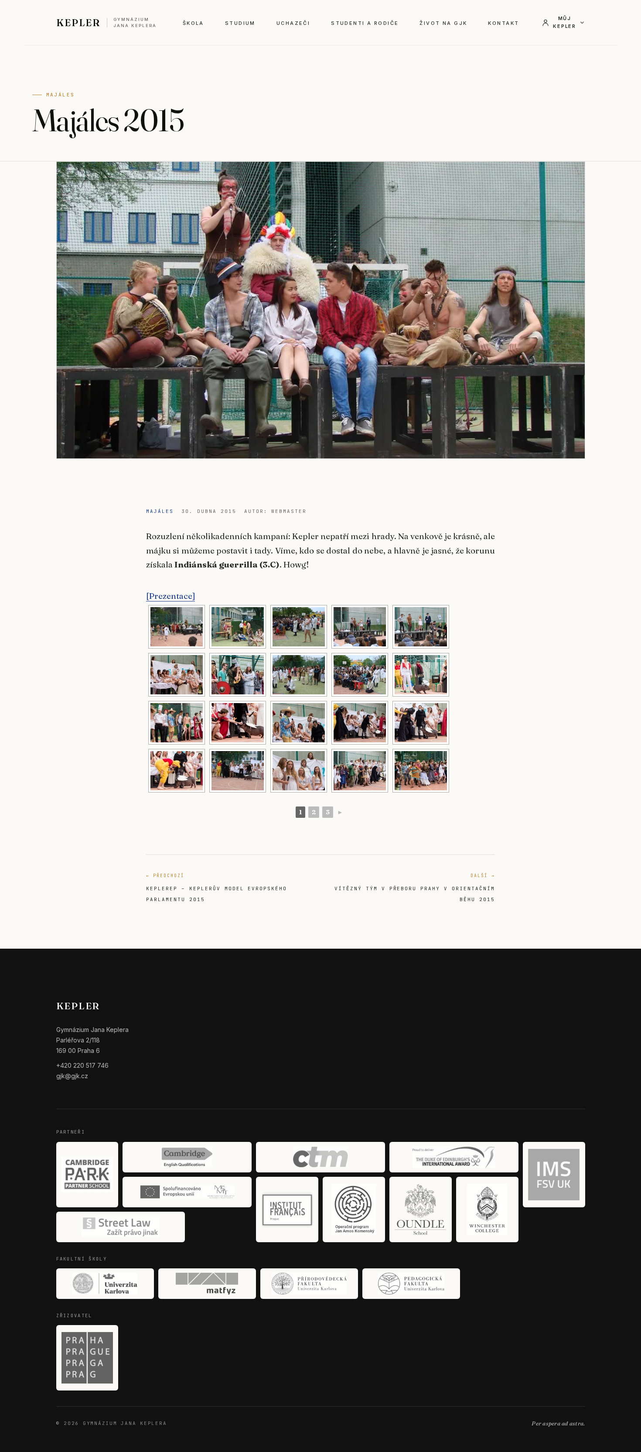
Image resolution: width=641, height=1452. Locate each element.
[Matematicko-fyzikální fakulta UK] (207, 1283)
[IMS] (554, 1174)
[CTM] (320, 1157)
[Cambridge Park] (87, 1174)
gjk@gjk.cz (72, 1076)
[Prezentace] (170, 596)
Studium (240, 23)
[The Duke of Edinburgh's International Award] (453, 1157)
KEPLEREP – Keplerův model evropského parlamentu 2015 (216, 887)
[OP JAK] (354, 1209)
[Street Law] (120, 1227)
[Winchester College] (487, 1209)
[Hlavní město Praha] (87, 1358)
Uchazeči (293, 23)
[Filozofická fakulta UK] (105, 1283)
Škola (193, 23)
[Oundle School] (420, 1209)
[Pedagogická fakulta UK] (411, 1283)
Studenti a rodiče (365, 23)
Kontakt (503, 23)
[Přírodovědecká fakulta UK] (309, 1283)
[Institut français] (287, 1209)
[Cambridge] (187, 1157)
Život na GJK (443, 23)
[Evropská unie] (187, 1192)
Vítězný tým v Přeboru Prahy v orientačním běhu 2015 (414, 887)
